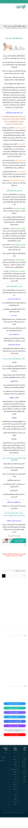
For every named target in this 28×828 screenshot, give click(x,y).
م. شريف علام (5, 812)
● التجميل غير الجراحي (24, 769)
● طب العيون (24, 780)
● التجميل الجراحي (24, 763)
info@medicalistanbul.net (3, 760)
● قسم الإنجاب (24, 775)
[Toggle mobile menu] (2, 7)
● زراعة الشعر (24, 758)
